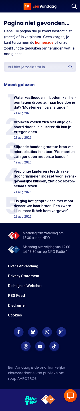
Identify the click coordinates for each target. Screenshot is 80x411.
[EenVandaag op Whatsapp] (47, 332)
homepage (44, 42)
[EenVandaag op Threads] (26, 346)
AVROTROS (27, 378)
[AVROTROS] (31, 400)
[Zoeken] (74, 6)
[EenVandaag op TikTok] (54, 346)
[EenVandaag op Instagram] (61, 332)
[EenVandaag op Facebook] (19, 332)
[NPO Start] (48, 400)
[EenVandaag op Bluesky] (33, 332)
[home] (40, 6)
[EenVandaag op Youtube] (40, 346)
